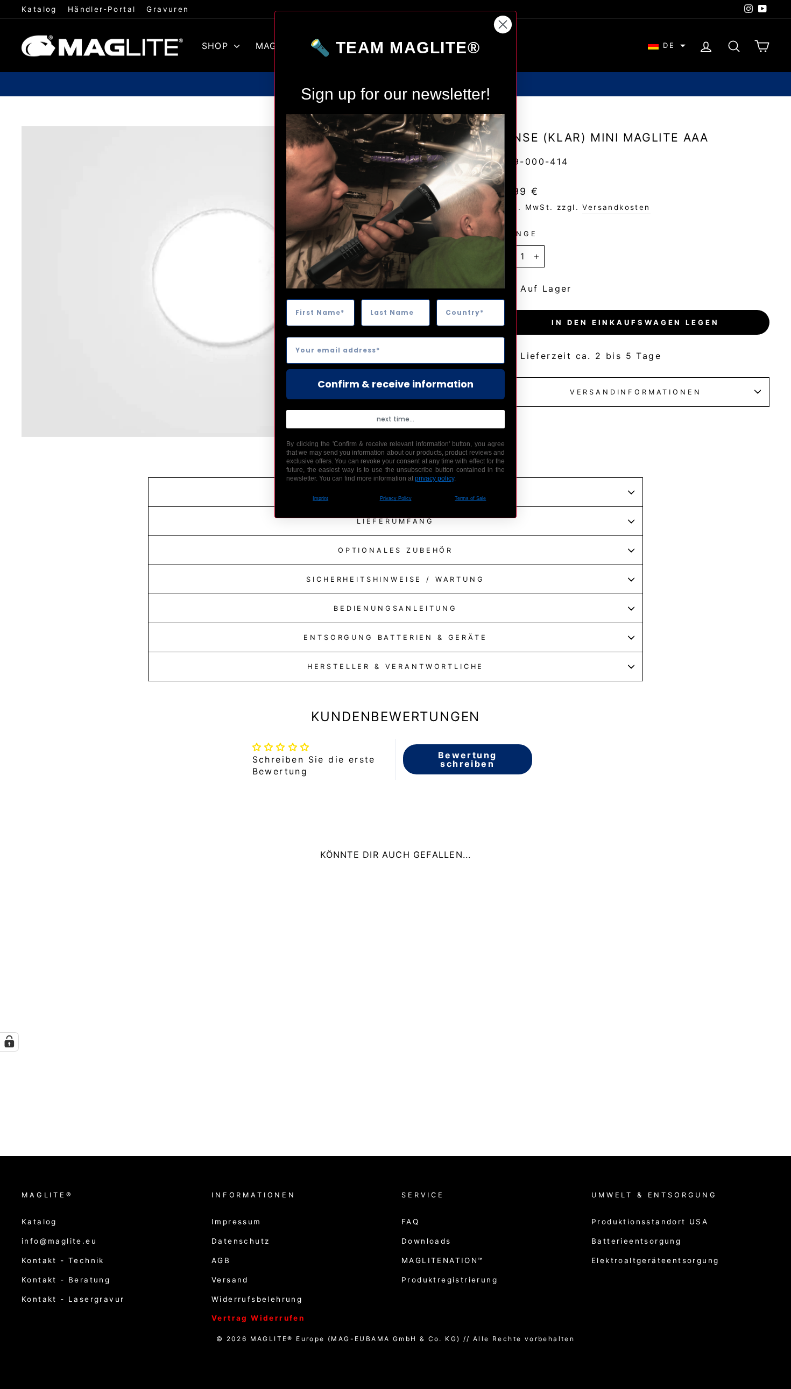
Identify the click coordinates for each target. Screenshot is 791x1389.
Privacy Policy (396, 498)
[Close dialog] (502, 24)
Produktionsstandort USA (649, 1221)
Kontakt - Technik (63, 1260)
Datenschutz (240, 1241)
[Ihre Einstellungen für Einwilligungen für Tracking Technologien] (9, 1042)
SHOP (216, 45)
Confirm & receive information (395, 384)
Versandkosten (616, 207)
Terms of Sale (470, 498)
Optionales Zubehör (395, 550)
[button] (666, 45)
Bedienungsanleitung (395, 608)
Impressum (236, 1221)
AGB (220, 1260)
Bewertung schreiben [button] (467, 759)
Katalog (39, 9)
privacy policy (434, 478)
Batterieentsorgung (636, 1241)
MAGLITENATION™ (442, 1260)
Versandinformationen (636, 392)
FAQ (410, 1221)
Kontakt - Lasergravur (73, 1299)
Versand (230, 1279)
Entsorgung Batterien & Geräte (395, 637)
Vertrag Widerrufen (258, 1318)
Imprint (320, 498)
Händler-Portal (102, 9)
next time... (395, 419)
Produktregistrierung (449, 1279)
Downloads (426, 1241)
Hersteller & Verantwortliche (395, 666)
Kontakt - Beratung (66, 1279)
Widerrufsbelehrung (256, 1299)
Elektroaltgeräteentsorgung (655, 1260)
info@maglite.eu (59, 1241)
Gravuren (167, 9)
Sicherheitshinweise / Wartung (395, 579)
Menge (519, 234)
